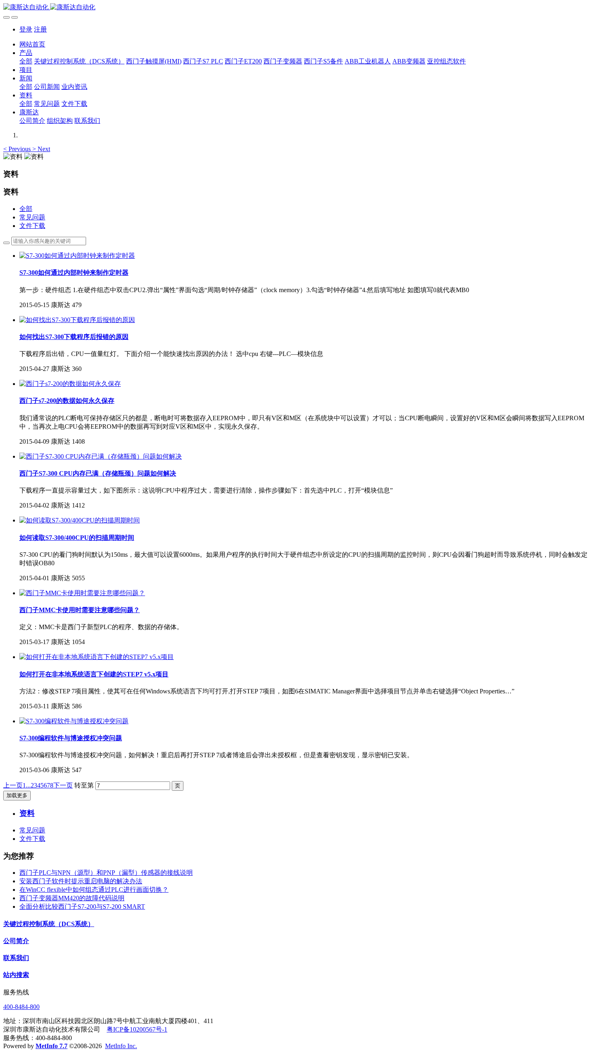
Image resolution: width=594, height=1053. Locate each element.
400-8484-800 (21, 1006)
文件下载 (32, 225)
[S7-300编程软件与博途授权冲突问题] (73, 721)
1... (27, 785)
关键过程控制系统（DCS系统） (48, 923)
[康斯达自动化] (297, 7)
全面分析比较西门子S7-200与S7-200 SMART (82, 906)
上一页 (13, 785)
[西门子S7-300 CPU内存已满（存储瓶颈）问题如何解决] (100, 456)
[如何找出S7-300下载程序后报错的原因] (77, 319)
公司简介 (16, 940)
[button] (17, 148)
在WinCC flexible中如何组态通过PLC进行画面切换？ (94, 889)
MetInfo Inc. (121, 1045)
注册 (40, 29)
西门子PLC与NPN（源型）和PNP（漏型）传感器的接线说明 (106, 872)
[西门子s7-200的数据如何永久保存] (70, 383)
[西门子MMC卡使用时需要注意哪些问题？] (82, 593)
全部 (25, 61)
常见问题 (32, 217)
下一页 (63, 785)
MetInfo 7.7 (51, 1045)
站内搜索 (16, 974)
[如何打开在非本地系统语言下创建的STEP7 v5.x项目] (96, 656)
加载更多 (16, 795)
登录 (25, 29)
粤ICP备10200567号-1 (137, 1029)
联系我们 (16, 957)
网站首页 (32, 44)
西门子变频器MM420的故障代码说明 (71, 898)
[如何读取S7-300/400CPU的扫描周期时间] (79, 520)
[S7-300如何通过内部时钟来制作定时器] (77, 255)
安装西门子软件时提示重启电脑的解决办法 (80, 881)
